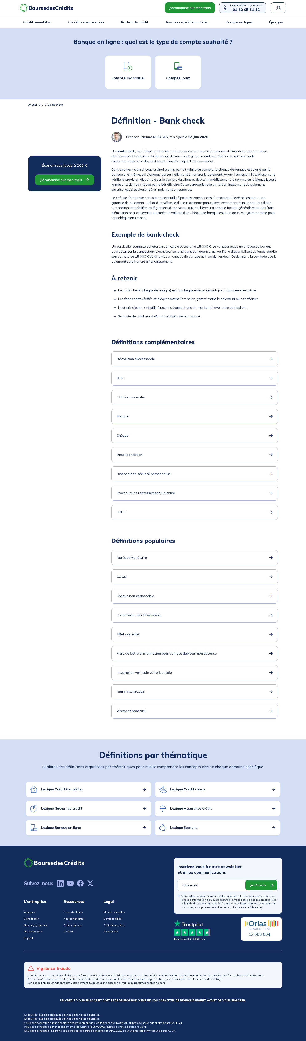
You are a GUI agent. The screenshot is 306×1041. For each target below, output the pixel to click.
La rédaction (31, 918)
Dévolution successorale (136, 359)
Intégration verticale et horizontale (144, 672)
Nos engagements (35, 925)
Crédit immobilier (37, 22)
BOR (120, 378)
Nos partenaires (74, 918)
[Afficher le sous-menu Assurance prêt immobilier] (207, 22)
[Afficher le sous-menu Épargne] (281, 22)
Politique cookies (114, 925)
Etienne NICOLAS (153, 137)
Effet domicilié (128, 634)
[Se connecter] (278, 7)
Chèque (122, 435)
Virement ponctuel (131, 711)
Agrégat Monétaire (132, 557)
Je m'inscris (258, 885)
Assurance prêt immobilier (187, 22)
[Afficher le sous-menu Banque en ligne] (250, 22)
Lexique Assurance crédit (191, 808)
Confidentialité (113, 918)
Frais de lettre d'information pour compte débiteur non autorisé (167, 653)
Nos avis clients (73, 912)
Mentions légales (114, 912)
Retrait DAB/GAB (130, 692)
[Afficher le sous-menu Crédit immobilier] (50, 22)
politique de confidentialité (246, 907)
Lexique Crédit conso (187, 789)
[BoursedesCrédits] (54, 862)
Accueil (32, 104)
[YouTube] (70, 883)
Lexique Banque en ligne (61, 827)
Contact (68, 931)
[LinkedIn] (60, 883)
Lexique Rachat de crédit (61, 808)
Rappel (28, 938)
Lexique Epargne (184, 827)
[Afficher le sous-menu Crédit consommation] (102, 22)
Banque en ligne (239, 22)
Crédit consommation (86, 22)
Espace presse (73, 925)
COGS (121, 577)
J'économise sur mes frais (190, 8)
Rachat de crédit (134, 22)
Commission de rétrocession (139, 615)
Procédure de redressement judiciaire (146, 493)
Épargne (276, 22)
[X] (90, 883)
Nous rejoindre (33, 931)
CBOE (121, 512)
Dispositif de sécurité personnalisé (144, 474)
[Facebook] (80, 883)
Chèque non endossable (135, 596)
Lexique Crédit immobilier (62, 789)
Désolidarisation (130, 454)
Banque (122, 416)
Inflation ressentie (131, 397)
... (43, 104)
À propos (29, 912)
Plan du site (111, 931)
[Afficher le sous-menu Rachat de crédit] (147, 22)
